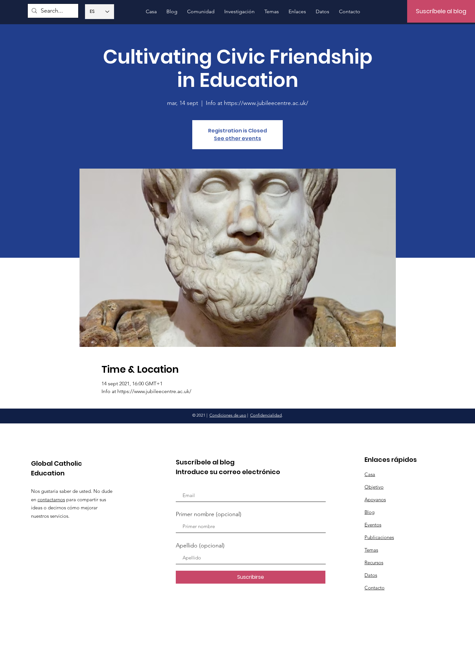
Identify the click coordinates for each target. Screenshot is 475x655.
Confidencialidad (266, 415)
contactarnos (51, 499)
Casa (369, 474)
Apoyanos (375, 499)
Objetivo (374, 487)
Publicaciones (379, 537)
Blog (369, 512)
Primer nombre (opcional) (208, 514)
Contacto (374, 588)
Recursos (373, 562)
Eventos (372, 525)
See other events (237, 138)
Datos (370, 575)
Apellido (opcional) (200, 545)
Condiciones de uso (227, 415)
